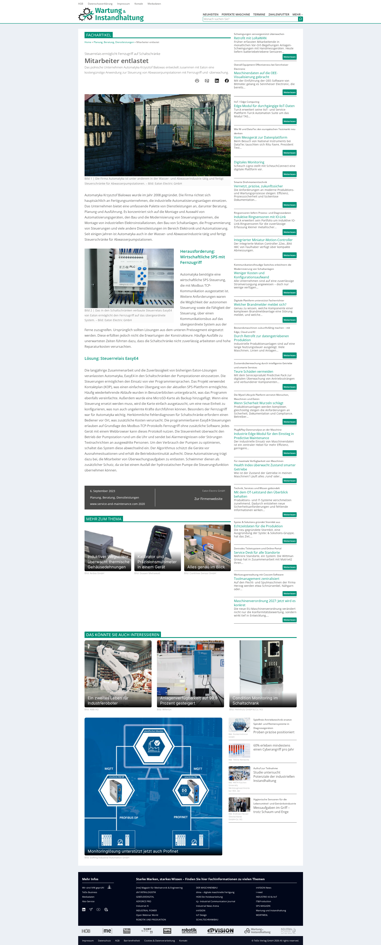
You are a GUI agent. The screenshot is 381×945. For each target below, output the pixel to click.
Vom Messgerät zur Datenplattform (260, 137)
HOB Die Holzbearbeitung (209, 896)
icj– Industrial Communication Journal (215, 901)
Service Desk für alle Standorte (257, 553)
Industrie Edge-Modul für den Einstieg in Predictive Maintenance (264, 436)
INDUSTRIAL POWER (146, 910)
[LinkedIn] (83, 910)
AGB (117, 940)
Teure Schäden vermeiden (253, 372)
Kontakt (183, 940)
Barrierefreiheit (132, 940)
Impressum (88, 940)
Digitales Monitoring (249, 162)
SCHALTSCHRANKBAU (207, 919)
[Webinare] (106, 910)
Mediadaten (88, 896)
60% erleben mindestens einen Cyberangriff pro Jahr (273, 747)
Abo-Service (88, 901)
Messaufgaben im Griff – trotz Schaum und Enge (271, 810)
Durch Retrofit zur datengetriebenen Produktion (261, 338)
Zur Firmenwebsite (208, 499)
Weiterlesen (290, 57)
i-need (259, 892)
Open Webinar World (147, 914)
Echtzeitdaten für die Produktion (258, 526)
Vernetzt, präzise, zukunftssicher (258, 186)
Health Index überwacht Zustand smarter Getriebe (265, 467)
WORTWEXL (262, 914)
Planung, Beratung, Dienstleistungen (114, 42)
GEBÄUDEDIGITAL (145, 896)
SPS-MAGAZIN (263, 905)
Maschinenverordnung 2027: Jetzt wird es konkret (265, 603)
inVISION (200, 910)
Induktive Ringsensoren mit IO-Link (260, 217)
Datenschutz (104, 940)
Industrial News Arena (207, 905)
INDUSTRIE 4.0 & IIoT (266, 896)
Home (88, 42)
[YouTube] (98, 910)
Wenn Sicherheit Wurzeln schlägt (258, 403)
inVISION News (263, 887)
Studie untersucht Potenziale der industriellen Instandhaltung (274, 776)
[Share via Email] (207, 81)
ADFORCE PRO (143, 901)
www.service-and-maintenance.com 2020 (117, 504)
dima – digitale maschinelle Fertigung (215, 892)
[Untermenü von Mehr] (302, 14)
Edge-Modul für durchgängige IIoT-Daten (264, 106)
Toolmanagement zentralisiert (256, 579)
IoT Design (201, 914)
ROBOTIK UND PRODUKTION (151, 919)
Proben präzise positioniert (273, 732)
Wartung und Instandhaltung (271, 910)
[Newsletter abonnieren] (91, 910)
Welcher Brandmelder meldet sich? (260, 305)
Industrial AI (142, 905)
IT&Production (263, 901)
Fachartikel (98, 35)
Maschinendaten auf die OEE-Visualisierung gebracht (256, 75)
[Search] (300, 19)
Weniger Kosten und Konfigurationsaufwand (251, 275)
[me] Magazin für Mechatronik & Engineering (159, 887)
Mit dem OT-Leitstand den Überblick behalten (261, 494)
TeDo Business (89, 892)
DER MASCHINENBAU (207, 887)
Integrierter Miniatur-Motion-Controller (263, 240)
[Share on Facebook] (227, 81)
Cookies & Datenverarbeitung (159, 940)
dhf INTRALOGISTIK (146, 892)
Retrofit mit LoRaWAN (250, 38)
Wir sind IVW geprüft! (93, 887)
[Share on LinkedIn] (217, 81)
